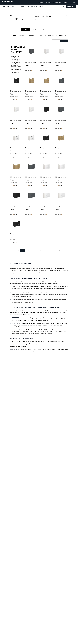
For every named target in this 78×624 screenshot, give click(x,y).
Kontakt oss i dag (13, 349)
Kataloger (27, 6)
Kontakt (65, 2)
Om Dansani (48, 2)
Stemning (56, 41)
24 (45, 41)
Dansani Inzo (15, 323)
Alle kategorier (15, 29)
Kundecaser (41, 6)
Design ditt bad (34, 6)
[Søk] (59, 6)
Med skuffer (25, 29)
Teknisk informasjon (57, 2)
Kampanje (41, 2)
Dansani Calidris (15, 329)
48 (47, 41)
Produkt (64, 41)
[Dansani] (7, 2)
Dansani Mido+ (15, 317)
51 (54, 250)
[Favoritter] (63, 6)
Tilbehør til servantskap (47, 29)
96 (49, 41)
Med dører (35, 29)
